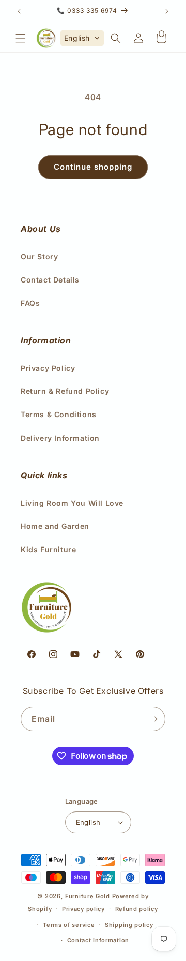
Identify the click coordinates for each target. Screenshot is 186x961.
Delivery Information (60, 438)
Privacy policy (83, 909)
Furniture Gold (87, 896)
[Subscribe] (153, 719)
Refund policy (136, 909)
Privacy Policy (48, 367)
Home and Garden (55, 526)
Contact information (98, 940)
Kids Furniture (48, 549)
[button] (20, 38)
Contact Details (50, 279)
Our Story (39, 256)
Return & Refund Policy (65, 391)
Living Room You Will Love (72, 503)
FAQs (30, 303)
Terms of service (69, 925)
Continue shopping (93, 167)
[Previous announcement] (19, 11)
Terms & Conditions (59, 414)
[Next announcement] (167, 11)
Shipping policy (129, 925)
